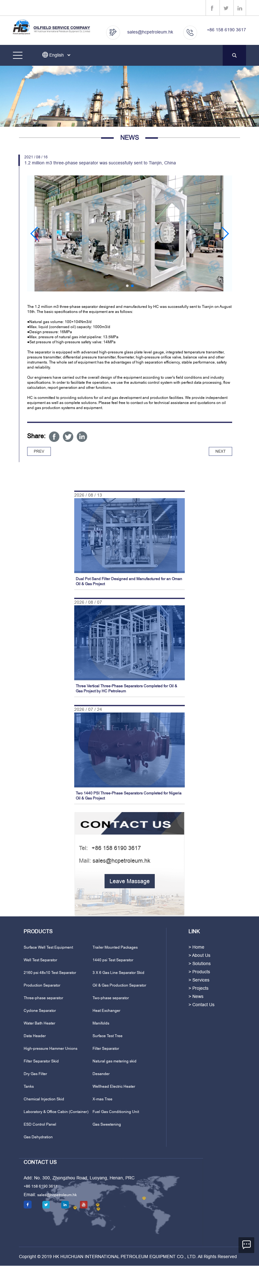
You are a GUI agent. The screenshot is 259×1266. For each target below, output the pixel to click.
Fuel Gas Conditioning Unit (116, 1111)
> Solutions (200, 963)
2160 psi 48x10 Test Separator (50, 972)
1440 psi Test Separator (113, 960)
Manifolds (101, 1023)
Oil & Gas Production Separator (119, 985)
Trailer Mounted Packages (115, 947)
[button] (34, 234)
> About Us (199, 955)
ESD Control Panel (40, 1124)
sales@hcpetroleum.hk (150, 32)
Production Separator (42, 985)
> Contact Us (201, 1004)
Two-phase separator (111, 997)
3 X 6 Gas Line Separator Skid (118, 972)
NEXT (220, 451)
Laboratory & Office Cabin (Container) (56, 1111)
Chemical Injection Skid (44, 1099)
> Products (199, 972)
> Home (196, 947)
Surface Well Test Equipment (48, 947)
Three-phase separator (43, 997)
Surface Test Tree (108, 1035)
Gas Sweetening (107, 1124)
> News (196, 996)
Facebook (54, 436)
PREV (39, 451)
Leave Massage (130, 881)
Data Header (35, 1035)
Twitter (68, 436)
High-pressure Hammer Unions (50, 1048)
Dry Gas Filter (35, 1073)
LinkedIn (82, 436)
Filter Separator (106, 1048)
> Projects (198, 988)
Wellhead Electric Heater (114, 1086)
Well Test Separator (40, 960)
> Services (199, 980)
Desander (101, 1073)
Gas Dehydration (38, 1137)
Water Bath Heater (39, 1023)
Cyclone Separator (40, 1010)
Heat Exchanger (106, 1010)
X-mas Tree (102, 1099)
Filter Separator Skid (41, 1061)
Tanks (29, 1086)
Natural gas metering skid (114, 1061)
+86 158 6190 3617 (226, 30)
